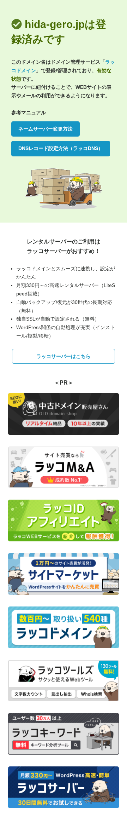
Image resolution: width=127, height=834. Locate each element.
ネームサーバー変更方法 (45, 129)
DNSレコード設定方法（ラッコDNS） (60, 148)
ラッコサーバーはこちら (63, 356)
